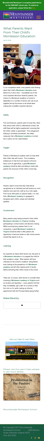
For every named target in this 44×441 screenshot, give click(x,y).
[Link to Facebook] (31, 438)
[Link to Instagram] (35, 438)
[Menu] (37, 17)
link (33, 8)
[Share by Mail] (22, 305)
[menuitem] (37, 17)
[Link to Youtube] (39, 438)
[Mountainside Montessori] (18, 15)
